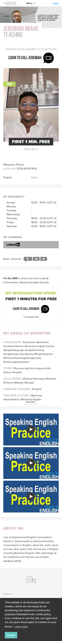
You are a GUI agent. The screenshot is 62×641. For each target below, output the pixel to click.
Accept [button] (11, 635)
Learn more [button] (21, 626)
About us (7, 593)
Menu (29, 3)
